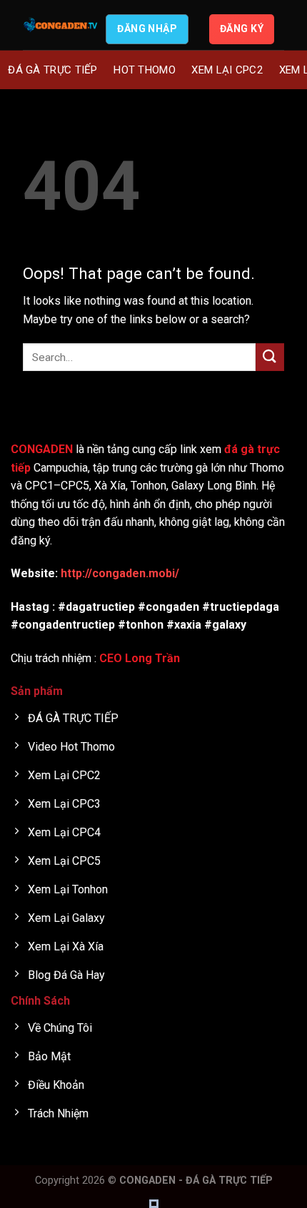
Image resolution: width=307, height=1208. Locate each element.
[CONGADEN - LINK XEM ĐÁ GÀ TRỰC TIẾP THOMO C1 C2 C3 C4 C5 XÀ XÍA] (61, 25)
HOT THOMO (145, 70)
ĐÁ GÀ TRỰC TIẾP (53, 70)
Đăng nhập (147, 28)
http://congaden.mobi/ (120, 573)
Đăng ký (241, 28)
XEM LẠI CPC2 (227, 70)
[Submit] (270, 357)
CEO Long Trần (139, 658)
